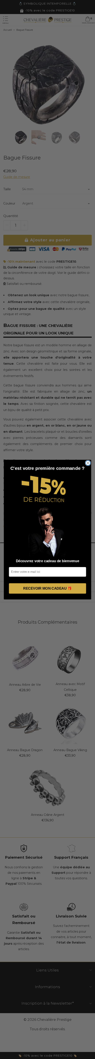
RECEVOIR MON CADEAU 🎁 (47, 588)
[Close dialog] (88, 462)
